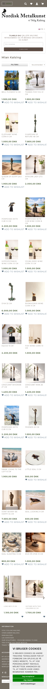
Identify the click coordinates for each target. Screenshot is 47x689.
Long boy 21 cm (10, 606)
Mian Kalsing (7, 635)
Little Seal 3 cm (33, 469)
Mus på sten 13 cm (34, 554)
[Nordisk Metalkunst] (23, 15)
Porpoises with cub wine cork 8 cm (33, 221)
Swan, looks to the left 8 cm (11, 470)
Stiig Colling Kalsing (11, 630)
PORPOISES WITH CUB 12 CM (10, 428)
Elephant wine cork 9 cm (9, 135)
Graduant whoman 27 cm (11, 386)
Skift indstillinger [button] (28, 684)
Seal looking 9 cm (34, 512)
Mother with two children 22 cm (33, 607)
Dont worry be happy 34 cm (9, 513)
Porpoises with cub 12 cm (10, 220)
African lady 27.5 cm (33, 178)
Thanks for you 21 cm (34, 93)
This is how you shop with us (14, 642)
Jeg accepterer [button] (28, 676)
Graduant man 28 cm (34, 386)
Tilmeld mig (23, 49)
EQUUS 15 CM (8, 346)
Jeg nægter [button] (28, 680)
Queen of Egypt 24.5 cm (12, 178)
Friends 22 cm (32, 427)
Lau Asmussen (8, 638)
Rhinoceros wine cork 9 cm (34, 305)
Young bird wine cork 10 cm (34, 262)
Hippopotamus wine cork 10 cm (10, 262)
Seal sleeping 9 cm (11, 554)
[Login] (37, 4)
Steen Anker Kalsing (11, 633)
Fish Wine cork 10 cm (34, 347)
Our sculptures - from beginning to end (19, 640)
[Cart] (42, 4)
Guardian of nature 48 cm (32, 135)
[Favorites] (31, 4)
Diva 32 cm (7, 303)
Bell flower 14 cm (11, 92)
